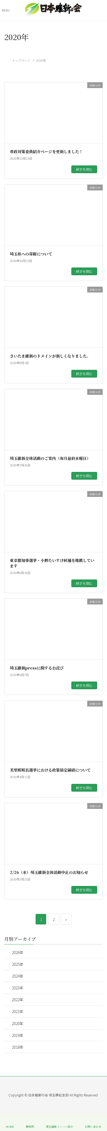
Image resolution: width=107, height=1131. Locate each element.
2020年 (17, 1023)
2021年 (17, 1011)
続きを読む (84, 169)
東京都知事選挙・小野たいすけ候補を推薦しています (52, 563)
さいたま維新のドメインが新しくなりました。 (50, 356)
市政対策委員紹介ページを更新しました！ (46, 151)
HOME (10, 1126)
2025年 (17, 964)
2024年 (17, 976)
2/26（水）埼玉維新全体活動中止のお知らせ (49, 872)
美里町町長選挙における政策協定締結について (50, 770)
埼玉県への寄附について (31, 254)
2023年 (17, 988)
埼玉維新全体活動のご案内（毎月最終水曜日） (50, 458)
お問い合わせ (93, 1126)
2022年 (17, 999)
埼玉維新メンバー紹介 (59, 1126)
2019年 (17, 1035)
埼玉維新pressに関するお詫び (37, 668)
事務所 (30, 1126)
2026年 (17, 952)
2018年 (17, 1047)
